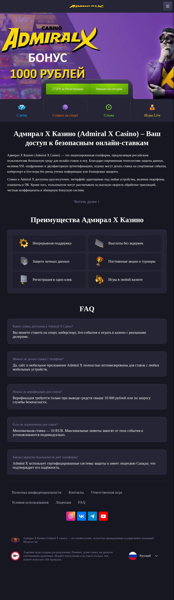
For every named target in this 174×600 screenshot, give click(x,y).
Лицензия (71, 521)
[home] (87, 6)
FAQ (91, 521)
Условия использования (33, 521)
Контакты (85, 511)
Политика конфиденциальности (41, 511)
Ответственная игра (120, 511)
